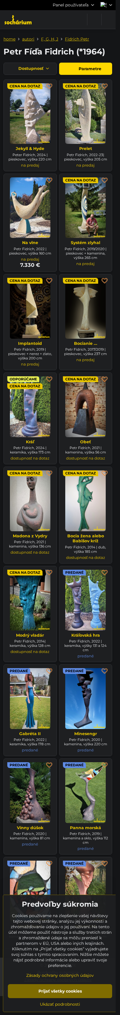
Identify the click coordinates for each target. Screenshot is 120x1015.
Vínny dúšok (30, 827)
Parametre (89, 68)
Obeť (85, 441)
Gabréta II (30, 733)
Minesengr (85, 733)
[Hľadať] (94, 19)
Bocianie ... (85, 343)
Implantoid (30, 343)
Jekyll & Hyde (30, 148)
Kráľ (30, 441)
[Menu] (109, 19)
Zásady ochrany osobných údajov (60, 975)
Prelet (85, 148)
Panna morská (85, 827)
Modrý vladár (30, 635)
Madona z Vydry (30, 536)
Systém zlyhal (85, 242)
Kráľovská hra (85, 635)
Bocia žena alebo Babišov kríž (85, 538)
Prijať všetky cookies (60, 991)
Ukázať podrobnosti (60, 1004)
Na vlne (30, 242)
